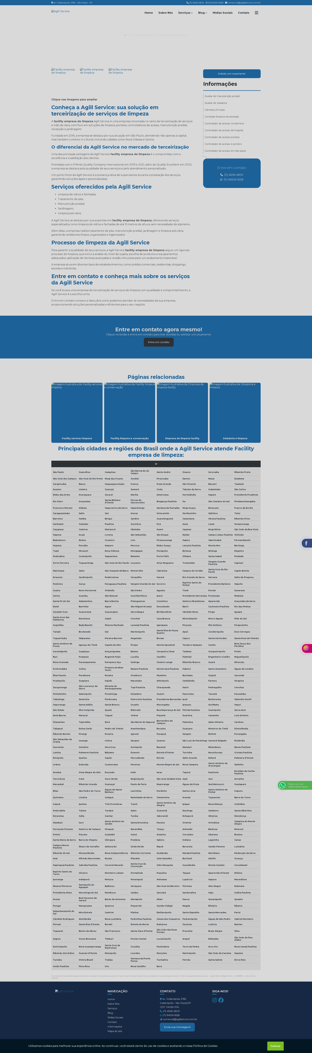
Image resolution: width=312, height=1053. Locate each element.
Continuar (275, 1046)
